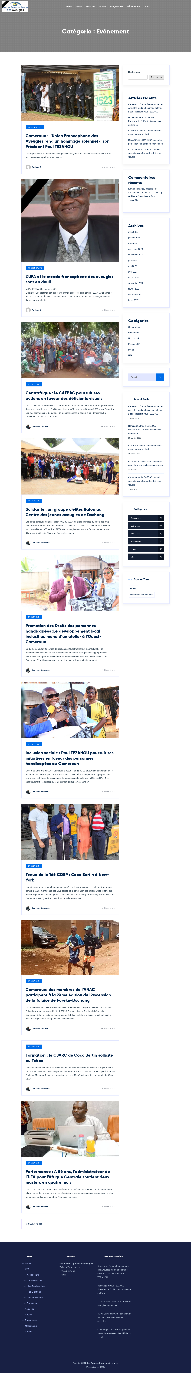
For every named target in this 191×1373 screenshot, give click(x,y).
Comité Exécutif (34, 1280)
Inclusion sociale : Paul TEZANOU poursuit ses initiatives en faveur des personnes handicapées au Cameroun (70, 758)
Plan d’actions (34, 1292)
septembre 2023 (135, 255)
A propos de (33, 1275)
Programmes (116, 6)
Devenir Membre (34, 1297)
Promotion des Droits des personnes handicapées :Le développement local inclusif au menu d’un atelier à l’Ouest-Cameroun (63, 633)
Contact (147, 6)
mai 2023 (132, 266)
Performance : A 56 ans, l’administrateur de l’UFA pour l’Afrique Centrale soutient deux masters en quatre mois (68, 1177)
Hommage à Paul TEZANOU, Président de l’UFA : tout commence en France (145, 121)
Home (69, 6)
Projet (131, 350)
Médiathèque (133, 6)
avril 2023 (132, 272)
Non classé (133, 338)
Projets (102, 6)
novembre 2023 (135, 249)
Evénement (33, 384)
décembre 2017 (135, 294)
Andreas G (36, 167)
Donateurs (32, 1303)
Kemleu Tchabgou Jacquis (140, 189)
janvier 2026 (134, 238)
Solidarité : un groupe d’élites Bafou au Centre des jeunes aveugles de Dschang (65, 512)
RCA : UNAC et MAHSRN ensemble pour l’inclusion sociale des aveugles (145, 463)
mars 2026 (133, 232)
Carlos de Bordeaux (41, 426)
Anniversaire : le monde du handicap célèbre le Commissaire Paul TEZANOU (145, 196)
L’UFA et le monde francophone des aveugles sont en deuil (145, 448)
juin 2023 (132, 260)
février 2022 (133, 289)
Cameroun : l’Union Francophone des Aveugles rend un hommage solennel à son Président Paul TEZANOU (68, 141)
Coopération (134, 327)
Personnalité (35, 127)
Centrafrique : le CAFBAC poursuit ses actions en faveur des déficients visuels (64, 395)
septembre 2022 (135, 283)
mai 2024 (132, 243)
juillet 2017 (133, 300)
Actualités (91, 6)
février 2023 (133, 277)
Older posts (35, 1224)
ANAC (133, 588)
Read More (109, 167)
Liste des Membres (36, 1286)
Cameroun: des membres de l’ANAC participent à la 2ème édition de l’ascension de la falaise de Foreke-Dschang (68, 995)
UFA (77, 6)
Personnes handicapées (141, 595)
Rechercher (134, 72)
